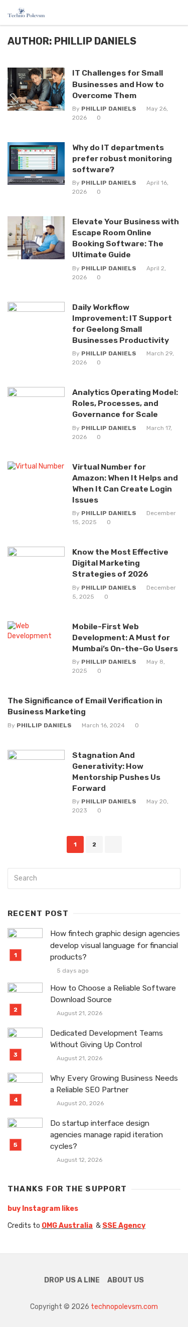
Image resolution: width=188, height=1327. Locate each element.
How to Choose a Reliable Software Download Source (113, 994)
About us (125, 1280)
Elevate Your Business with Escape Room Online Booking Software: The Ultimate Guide (125, 238)
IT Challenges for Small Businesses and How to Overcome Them (118, 84)
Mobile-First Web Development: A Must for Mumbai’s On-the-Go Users (125, 637)
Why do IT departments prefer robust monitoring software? (122, 158)
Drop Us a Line (72, 1280)
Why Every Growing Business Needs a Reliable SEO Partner (114, 1084)
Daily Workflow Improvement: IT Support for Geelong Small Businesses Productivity (122, 323)
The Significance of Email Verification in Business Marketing (85, 706)
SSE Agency (123, 1225)
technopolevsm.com (124, 1306)
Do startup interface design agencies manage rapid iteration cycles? (106, 1135)
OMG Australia (67, 1225)
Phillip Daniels (108, 108)
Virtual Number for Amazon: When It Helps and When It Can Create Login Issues (125, 483)
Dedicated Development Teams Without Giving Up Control (106, 1039)
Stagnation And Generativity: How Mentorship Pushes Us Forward (116, 771)
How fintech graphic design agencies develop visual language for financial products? (115, 945)
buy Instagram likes (43, 1208)
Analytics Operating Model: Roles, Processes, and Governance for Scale (125, 403)
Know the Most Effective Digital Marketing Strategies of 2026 (120, 563)
